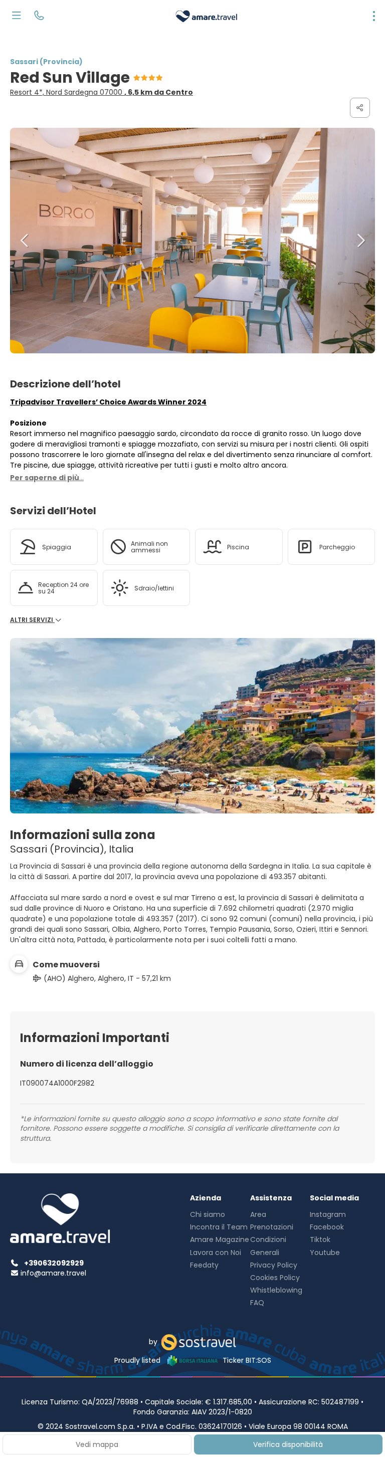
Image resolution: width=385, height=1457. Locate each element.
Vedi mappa (97, 1444)
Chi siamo (207, 1214)
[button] (25, 241)
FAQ (257, 1303)
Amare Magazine (219, 1239)
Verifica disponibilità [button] (288, 1444)
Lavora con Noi (215, 1252)
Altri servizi (32, 620)
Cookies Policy (275, 1278)
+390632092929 (54, 1263)
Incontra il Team (219, 1227)
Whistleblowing (276, 1290)
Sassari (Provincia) (46, 62)
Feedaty (204, 1265)
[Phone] (39, 17)
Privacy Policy (273, 1265)
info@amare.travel (53, 1273)
